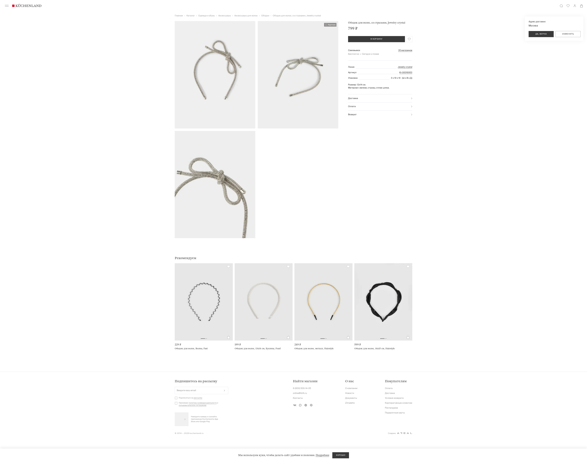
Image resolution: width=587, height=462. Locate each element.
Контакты (298, 398)
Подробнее (322, 455)
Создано (392, 433)
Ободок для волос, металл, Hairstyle (314, 348)
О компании (351, 388)
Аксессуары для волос (246, 16)
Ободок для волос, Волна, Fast (191, 348)
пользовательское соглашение (192, 405)
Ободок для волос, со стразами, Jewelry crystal (297, 16)
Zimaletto (350, 403)
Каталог (190, 16)
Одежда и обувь (206, 16)
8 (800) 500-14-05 (302, 388)
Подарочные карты (395, 412)
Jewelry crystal (405, 67)
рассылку (198, 398)
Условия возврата (394, 398)
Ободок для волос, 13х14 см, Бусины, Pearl (258, 348)
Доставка (353, 98)
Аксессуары (224, 16)
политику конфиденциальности (203, 403)
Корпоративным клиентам (398, 403)
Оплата (352, 106)
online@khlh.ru (300, 393)
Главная (179, 16)
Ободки (265, 16)
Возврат (352, 114)
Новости (349, 393)
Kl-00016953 (405, 72)
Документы (351, 398)
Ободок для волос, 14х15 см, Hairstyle (374, 348)
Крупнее (332, 25)
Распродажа (391, 407)
